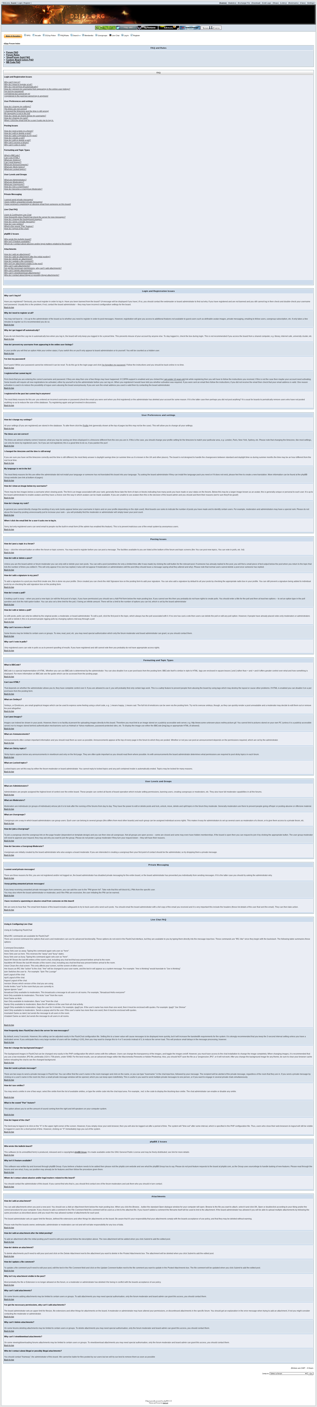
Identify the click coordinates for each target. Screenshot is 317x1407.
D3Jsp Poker (50, 35)
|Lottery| (283, 3)
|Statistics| (232, 3)
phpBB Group (80, 1152)
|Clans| (303, 3)
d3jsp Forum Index (12, 44)
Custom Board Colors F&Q (20, 60)
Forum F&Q (12, 52)
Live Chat (115, 35)
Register (27, 3)
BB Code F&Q (13, 62)
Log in (126, 35)
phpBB (165, 1401)
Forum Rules (12, 55)
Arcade (38, 35)
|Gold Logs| (266, 3)
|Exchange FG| (244, 3)
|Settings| (311, 3)
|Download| (255, 3)
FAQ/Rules (64, 35)
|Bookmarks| (293, 3)
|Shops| (276, 3)
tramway (165, 1403)
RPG (29, 35)
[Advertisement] (158, 1388)
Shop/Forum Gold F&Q (18, 57)
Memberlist (89, 35)
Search (76, 35)
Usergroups (102, 35)
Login (20, 3)
